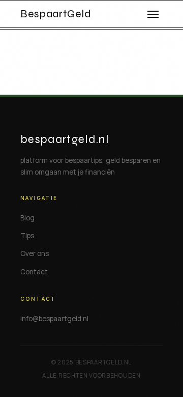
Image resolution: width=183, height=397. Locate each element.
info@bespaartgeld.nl (54, 318)
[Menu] (153, 14)
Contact (34, 271)
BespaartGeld (56, 14)
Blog (27, 217)
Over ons (34, 253)
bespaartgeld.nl (64, 139)
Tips (27, 235)
